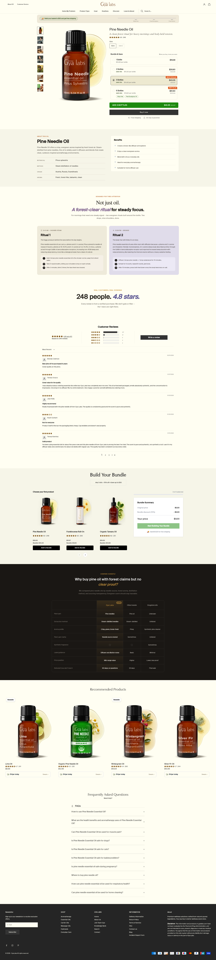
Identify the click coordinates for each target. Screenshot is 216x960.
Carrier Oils (65, 923)
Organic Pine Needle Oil (68, 764)
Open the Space (67, 738)
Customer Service (22, 4)
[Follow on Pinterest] (18, 945)
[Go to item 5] (40, 69)
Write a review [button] (154, 337)
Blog (130, 932)
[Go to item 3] (40, 50)
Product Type (84, 11)
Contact (97, 932)
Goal (95, 11)
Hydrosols (64, 929)
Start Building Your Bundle (158, 526)
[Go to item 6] (40, 78)
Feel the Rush (119, 738)
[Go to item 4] (40, 59)
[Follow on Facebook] (6, 945)
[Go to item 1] (40, 30)
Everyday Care (66, 932)
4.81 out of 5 (67, 336)
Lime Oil (8, 764)
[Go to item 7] (40, 88)
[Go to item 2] (40, 40)
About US (11, 4)
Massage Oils (65, 926)
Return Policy (134, 920)
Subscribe (12, 932)
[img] (47, 356)
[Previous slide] (79, 555)
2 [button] (105, 455)
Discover (116, 11)
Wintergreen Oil (117, 764)
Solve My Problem (68, 11)
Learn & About (129, 11)
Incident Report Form (136, 935)
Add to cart (144, 105)
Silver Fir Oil (169, 764)
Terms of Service (135, 923)
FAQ (130, 926)
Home (96, 917)
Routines (105, 11)
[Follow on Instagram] (12, 945)
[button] (114, 37)
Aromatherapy (66, 917)
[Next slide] (85, 555)
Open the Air (41, 517)
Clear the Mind (76, 517)
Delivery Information (136, 917)
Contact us (133, 929)
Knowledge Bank (100, 926)
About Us (97, 920)
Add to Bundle (46, 548)
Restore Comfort (111, 517)
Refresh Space (172, 738)
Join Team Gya (99, 923)
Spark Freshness (14, 738)
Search (96, 929)
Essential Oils (65, 920)
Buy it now (144, 112)
